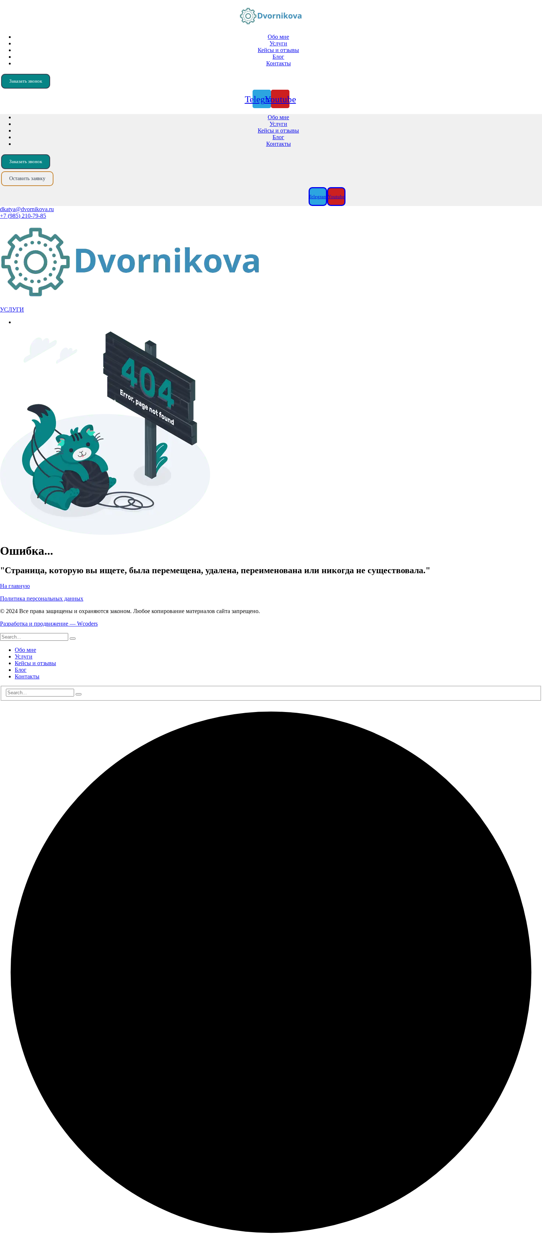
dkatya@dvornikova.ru (27, 209)
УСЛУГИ (12, 309)
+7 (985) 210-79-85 (23, 216)
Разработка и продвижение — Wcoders (49, 623)
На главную (15, 586)
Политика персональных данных (41, 598)
